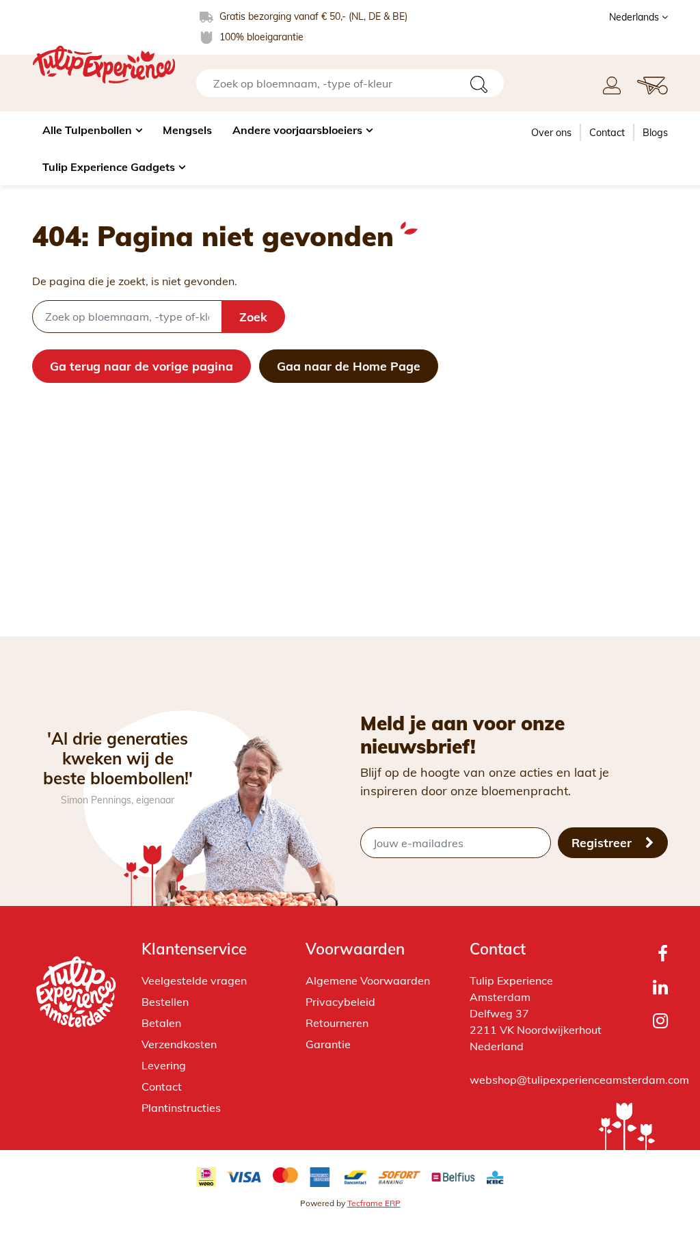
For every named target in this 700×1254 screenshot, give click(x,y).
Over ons (551, 132)
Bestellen (165, 1002)
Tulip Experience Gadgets (108, 167)
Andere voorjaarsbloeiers (297, 130)
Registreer (603, 842)
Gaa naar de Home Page (348, 365)
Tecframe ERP (374, 1203)
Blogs (655, 132)
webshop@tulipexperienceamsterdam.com (579, 1079)
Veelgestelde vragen (194, 980)
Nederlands (635, 17)
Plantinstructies (181, 1108)
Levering (164, 1065)
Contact (607, 132)
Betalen (161, 1023)
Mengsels (187, 130)
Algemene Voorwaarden (368, 980)
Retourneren (337, 1023)
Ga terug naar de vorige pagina (141, 365)
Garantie (328, 1044)
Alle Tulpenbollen (87, 130)
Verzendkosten (179, 1044)
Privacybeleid (340, 1002)
